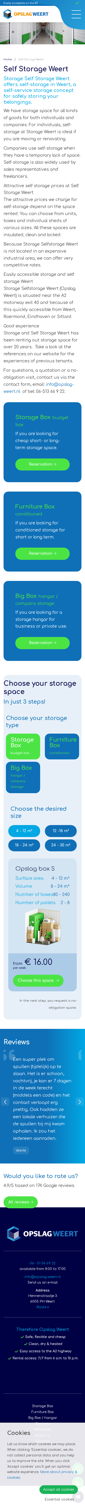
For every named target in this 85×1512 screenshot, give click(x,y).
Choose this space (36, 980)
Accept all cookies (58, 1489)
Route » (42, 1333)
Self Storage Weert (31, 59)
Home (8, 59)
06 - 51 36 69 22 (42, 1289)
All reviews (18, 1228)
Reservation (40, 464)
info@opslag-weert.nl (43, 1303)
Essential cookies (59, 1499)
